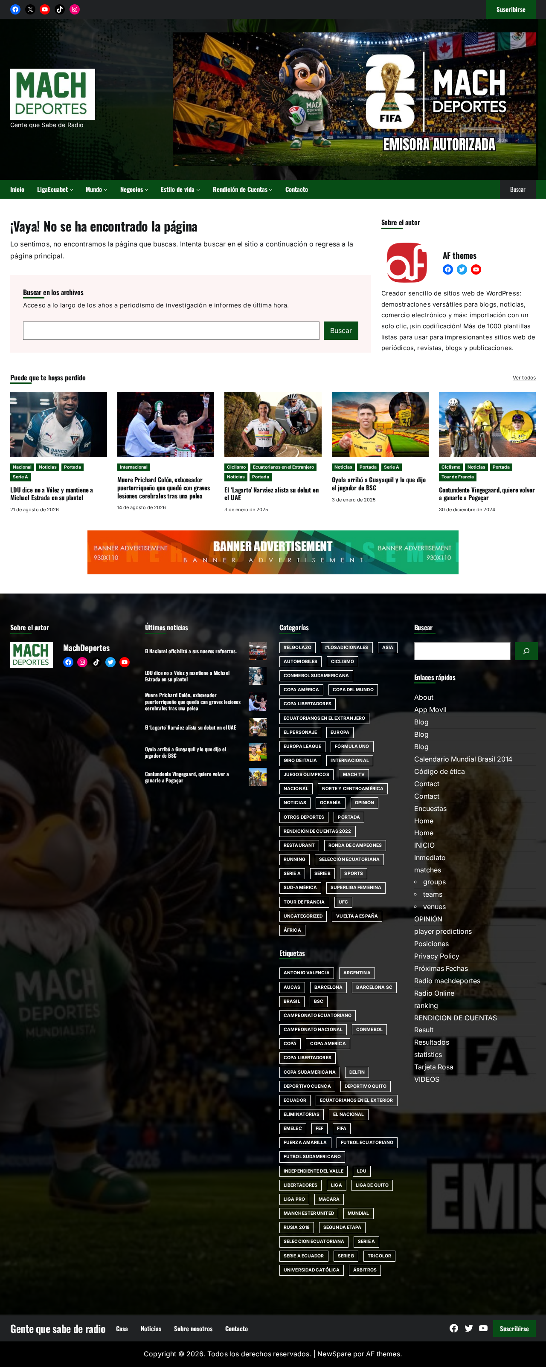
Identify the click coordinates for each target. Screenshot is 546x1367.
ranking (426, 1006)
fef (319, 1128)
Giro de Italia (300, 760)
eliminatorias (301, 1114)
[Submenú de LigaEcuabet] (71, 189)
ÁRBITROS (365, 1270)
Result (423, 1030)
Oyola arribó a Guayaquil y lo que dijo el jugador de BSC (379, 483)
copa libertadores (307, 1057)
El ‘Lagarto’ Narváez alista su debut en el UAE (271, 493)
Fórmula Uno (352, 746)
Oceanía (330, 802)
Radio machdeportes (447, 981)
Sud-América (300, 887)
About (423, 697)
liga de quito (372, 1185)
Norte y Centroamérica (352, 788)
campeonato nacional (313, 1029)
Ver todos (524, 377)
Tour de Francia (457, 477)
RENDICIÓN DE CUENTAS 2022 (317, 831)
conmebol (369, 1029)
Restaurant (299, 845)
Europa (340, 732)
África (292, 930)
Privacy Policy (436, 956)
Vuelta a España (357, 916)
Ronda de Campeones (355, 845)
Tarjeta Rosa (433, 1067)
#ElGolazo (297, 647)
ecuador (295, 1100)
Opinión (365, 802)
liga (336, 1185)
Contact (426, 784)
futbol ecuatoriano (367, 1142)
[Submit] (526, 651)
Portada (72, 467)
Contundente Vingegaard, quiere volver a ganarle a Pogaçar (487, 493)
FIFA (341, 1128)
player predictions (443, 931)
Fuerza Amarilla (305, 1142)
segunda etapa (342, 1227)
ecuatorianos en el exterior (356, 1100)
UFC (343, 902)
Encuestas (430, 809)
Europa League (302, 746)
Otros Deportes (304, 817)
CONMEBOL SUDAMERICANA (316, 675)
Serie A (20, 477)
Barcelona (328, 987)
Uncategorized (303, 916)
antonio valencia (307, 973)
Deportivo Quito (366, 1086)
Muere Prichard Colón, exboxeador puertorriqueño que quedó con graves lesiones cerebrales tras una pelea (163, 487)
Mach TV (354, 774)
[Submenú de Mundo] (105, 189)
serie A (366, 1241)
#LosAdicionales (347, 647)
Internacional (134, 467)
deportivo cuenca (307, 1086)
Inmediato (430, 858)
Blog (421, 722)
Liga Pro (294, 1199)
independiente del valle (313, 1171)
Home (423, 821)
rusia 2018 (297, 1227)
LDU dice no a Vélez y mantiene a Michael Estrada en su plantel (51, 493)
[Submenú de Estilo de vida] (198, 189)
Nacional (22, 467)
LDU (361, 1171)
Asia (387, 647)
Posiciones (431, 944)
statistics (428, 1055)
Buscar (341, 331)
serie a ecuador (304, 1256)
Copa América (301, 689)
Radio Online (434, 993)
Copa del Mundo (353, 689)
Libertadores (300, 1185)
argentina (357, 973)
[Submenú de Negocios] (146, 189)
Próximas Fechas (441, 968)
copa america (328, 1043)
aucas (292, 987)
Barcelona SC (374, 987)
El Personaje (300, 732)
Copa (290, 1043)
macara (329, 1199)
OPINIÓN (428, 919)
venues (434, 907)
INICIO (424, 845)
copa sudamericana (310, 1072)
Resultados (431, 1042)
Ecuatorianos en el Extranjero (283, 467)
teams (432, 894)
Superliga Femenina (356, 887)
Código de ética (439, 771)
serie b (346, 1256)
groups (434, 882)
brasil (292, 1001)
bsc (318, 1001)
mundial (358, 1213)
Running (294, 859)
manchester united (309, 1213)
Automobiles (300, 661)
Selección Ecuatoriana (349, 859)
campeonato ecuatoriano (317, 1015)
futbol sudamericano (312, 1156)
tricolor (379, 1256)
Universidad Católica (312, 1270)
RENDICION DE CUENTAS (455, 1018)
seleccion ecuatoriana (314, 1241)
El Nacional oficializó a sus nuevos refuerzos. (191, 651)
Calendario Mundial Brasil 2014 (463, 759)
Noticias (48, 467)
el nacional (348, 1114)
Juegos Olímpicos (306, 774)
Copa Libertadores (307, 704)
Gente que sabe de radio (58, 1328)
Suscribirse (514, 1328)
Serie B (322, 873)
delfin (357, 1072)
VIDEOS (426, 1079)
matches (427, 870)
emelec (293, 1128)
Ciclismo (236, 467)
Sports (353, 873)
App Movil (430, 710)
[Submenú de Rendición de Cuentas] (271, 189)
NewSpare (334, 1354)
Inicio (17, 189)
